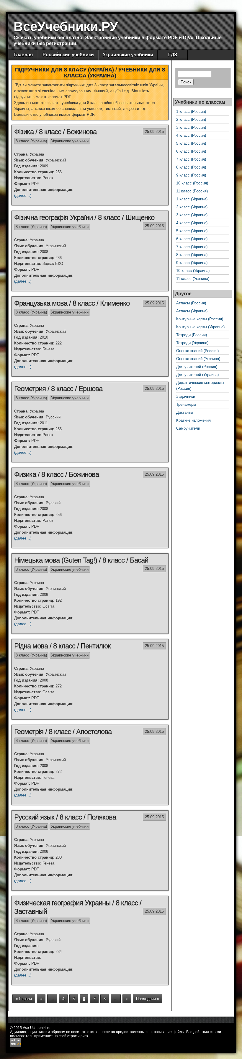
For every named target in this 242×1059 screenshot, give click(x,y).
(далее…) (22, 195)
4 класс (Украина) (191, 223)
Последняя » (147, 999)
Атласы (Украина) (191, 311)
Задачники (185, 396)
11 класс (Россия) (192, 191)
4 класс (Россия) (191, 135)
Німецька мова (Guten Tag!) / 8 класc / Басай (81, 560)
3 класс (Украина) (191, 215)
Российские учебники (68, 54)
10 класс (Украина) (193, 270)
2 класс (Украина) (191, 207)
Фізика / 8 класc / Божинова (55, 132)
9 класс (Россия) (191, 175)
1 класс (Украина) (191, 199)
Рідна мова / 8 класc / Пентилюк (62, 646)
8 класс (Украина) (31, 141)
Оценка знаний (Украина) (198, 359)
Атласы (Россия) (191, 303)
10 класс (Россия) (192, 183)
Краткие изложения (193, 420)
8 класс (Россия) (191, 167)
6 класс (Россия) (191, 151)
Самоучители (188, 428)
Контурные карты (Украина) (200, 327)
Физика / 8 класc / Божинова (56, 474)
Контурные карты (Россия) (199, 319)
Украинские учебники (128, 54)
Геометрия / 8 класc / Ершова (58, 388)
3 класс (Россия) (191, 127)
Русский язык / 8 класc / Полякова (65, 817)
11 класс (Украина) (192, 278)
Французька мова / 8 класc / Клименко (72, 303)
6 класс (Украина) (191, 239)
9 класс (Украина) (191, 262)
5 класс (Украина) (191, 231)
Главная (23, 54)
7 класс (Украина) (191, 247)
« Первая (24, 999)
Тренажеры (186, 404)
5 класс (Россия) (191, 143)
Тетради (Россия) (191, 335)
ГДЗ (172, 54)
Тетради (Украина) (192, 343)
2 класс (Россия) (191, 119)
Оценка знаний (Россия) (197, 351)
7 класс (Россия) (191, 159)
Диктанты (184, 412)
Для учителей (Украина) (197, 374)
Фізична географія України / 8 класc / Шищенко (84, 217)
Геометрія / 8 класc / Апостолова (63, 731)
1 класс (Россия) (191, 111)
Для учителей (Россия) (196, 366)
